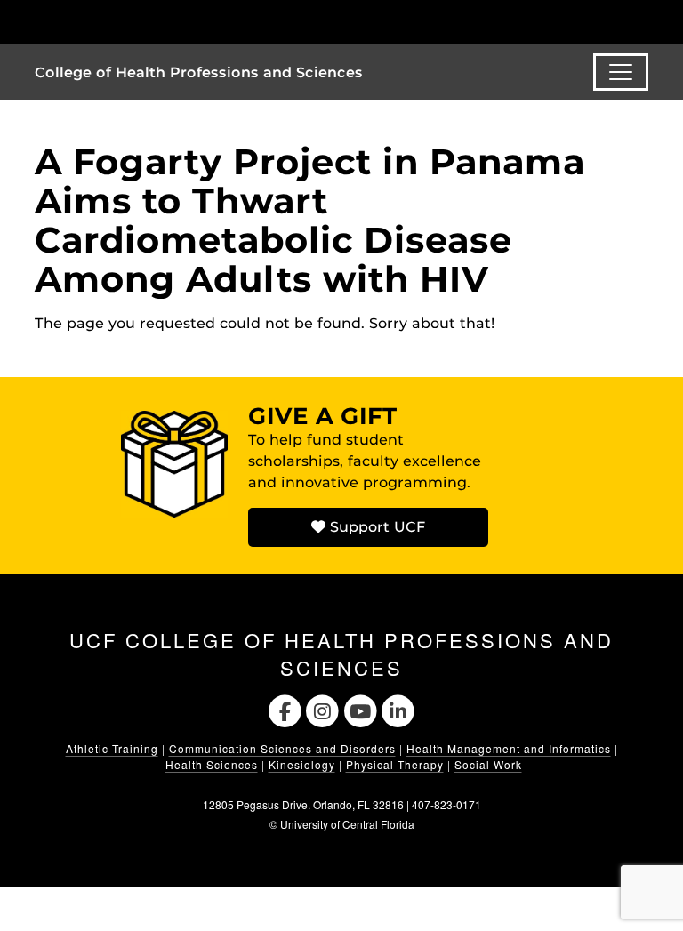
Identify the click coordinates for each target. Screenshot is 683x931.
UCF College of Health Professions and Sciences (341, 654)
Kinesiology (302, 764)
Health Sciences (211, 764)
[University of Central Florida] (153, 22)
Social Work (488, 764)
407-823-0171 (446, 804)
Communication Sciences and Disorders (282, 748)
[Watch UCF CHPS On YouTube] (361, 709)
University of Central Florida (347, 823)
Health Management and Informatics (508, 748)
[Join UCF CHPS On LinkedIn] (399, 709)
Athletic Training (112, 748)
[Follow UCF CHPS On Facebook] (285, 709)
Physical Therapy (395, 764)
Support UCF (375, 526)
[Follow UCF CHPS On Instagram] (322, 709)
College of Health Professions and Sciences (199, 72)
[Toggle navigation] (620, 72)
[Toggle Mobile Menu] (644, 21)
